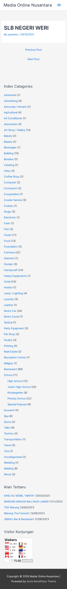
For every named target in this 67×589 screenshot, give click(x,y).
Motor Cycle (11, 316)
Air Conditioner (13, 118)
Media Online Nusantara (28, 5)
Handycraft (11, 270)
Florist (7, 235)
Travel (7, 445)
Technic (8, 433)
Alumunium (10, 124)
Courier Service (13, 200)
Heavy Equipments (15, 276)
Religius (8, 363)
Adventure (10, 95)
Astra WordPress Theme (41, 581)
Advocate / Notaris (15, 106)
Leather (8, 305)
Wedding (9, 462)
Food (7, 241)
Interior (8, 287)
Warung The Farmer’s (17, 513)
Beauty (8, 141)
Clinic (7, 171)
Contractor (10, 188)
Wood (7, 474)
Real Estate (10, 351)
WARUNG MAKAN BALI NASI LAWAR (26, 501)
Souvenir (9, 410)
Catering (9, 165)
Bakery (8, 136)
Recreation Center (15, 357)
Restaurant (10, 369)
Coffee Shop (11, 176)
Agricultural (10, 112)
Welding (9, 468)
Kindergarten (15, 392)
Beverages (10, 147)
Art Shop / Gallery (14, 130)
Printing (8, 346)
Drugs (7, 211)
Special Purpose (17, 404)
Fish (6, 229)
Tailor (7, 427)
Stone (7, 422)
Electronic (10, 217)
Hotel (7, 281)
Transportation (13, 439)
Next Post (33, 59)
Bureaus (9, 159)
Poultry (8, 340)
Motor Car (10, 311)
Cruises (8, 206)
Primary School (17, 398)
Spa (6, 416)
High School (15, 381)
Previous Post (33, 49)
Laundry (9, 299)
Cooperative (11, 194)
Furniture (9, 252)
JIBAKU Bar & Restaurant (19, 519)
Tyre (6, 451)
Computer (10, 182)
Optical (8, 322)
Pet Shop (9, 334)
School (8, 375)
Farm (7, 223)
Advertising (11, 101)
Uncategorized (13, 457)
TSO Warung (11, 507)
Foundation (11, 246)
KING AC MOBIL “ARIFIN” (19, 495)
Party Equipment (14, 328)
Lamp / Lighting (13, 293)
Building (8, 153)
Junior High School (19, 387)
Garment (9, 258)
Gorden (8, 264)
